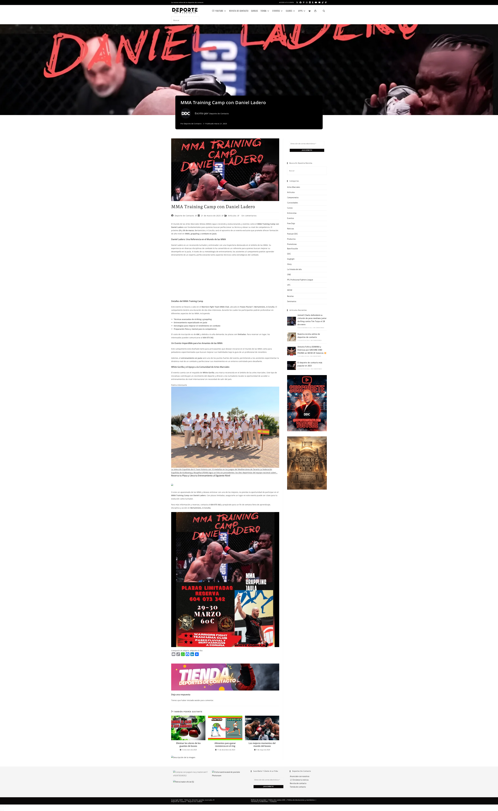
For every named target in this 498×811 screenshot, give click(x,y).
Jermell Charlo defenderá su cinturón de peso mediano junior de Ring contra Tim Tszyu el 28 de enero (312, 320)
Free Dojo (291, 223)
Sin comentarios (249, 215)
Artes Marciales (293, 187)
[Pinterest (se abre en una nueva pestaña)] (303, 2)
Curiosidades (292, 202)
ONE (289, 274)
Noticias (290, 228)
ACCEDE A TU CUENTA (286, 2)
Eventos (290, 218)
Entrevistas (291, 213)
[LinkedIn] (192, 654)
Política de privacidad (258, 800)
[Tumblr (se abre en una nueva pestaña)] (312, 2)
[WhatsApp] (183, 654)
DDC (289, 254)
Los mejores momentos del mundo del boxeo (262, 744)
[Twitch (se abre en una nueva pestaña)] (325, 2)
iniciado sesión (193, 700)
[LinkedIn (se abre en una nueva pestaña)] (309, 2)
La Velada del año (294, 269)
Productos (291, 239)
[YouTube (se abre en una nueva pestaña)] (316, 2)
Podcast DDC (292, 234)
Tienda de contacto (298, 787)
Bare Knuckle (292, 248)
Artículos (232, 215)
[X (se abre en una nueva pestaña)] (297, 2)
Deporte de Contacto (219, 113)
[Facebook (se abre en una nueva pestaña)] (300, 2)
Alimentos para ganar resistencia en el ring (225, 744)
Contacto (273, 801)
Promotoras (292, 244)
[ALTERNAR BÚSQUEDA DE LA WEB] (324, 10)
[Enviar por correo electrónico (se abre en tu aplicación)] (319, 2)
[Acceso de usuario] (319, 10)
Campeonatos (293, 197)
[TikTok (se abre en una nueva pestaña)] (322, 2)
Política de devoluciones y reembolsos (301, 800)
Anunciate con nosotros (299, 776)
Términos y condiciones (259, 801)
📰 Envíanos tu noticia (299, 780)
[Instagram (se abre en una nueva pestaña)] (306, 2)
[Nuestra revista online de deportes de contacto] (291, 337)
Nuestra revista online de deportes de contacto (309, 336)
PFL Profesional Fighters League (300, 279)
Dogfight (291, 259)
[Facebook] (187, 654)
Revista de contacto (298, 783)
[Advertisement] (225, 277)
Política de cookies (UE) (276, 800)
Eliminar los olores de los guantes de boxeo (188, 744)
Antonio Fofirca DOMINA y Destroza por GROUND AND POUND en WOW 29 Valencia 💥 (312, 350)
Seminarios (291, 301)
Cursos (290, 208)
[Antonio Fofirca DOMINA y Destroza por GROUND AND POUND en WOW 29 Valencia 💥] (291, 351)
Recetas (290, 296)
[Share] (197, 654)
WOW (289, 290)
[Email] (173, 654)
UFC (288, 285)
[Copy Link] (178, 654)
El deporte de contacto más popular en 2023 (310, 364)
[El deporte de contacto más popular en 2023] (291, 365)
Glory (289, 264)
